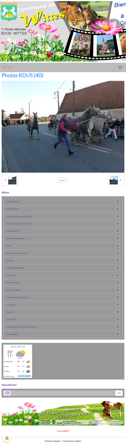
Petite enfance (12, 231)
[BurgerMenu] (120, 67)
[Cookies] (7, 438)
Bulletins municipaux (15, 238)
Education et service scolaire (19, 216)
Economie (10, 304)
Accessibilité (12, 334)
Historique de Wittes (15, 268)
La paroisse (11, 319)
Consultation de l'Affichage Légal (21, 327)
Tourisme (10, 275)
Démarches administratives (19, 223)
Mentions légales (52, 441)
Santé (8, 246)
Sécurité (10, 312)
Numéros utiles (13, 290)
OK (119, 393)
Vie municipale (13, 201)
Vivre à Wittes (12, 209)
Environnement (13, 282)
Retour (63, 180)
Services (10, 260)
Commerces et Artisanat (17, 297)
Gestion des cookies (72, 441)
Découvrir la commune (16, 253)
